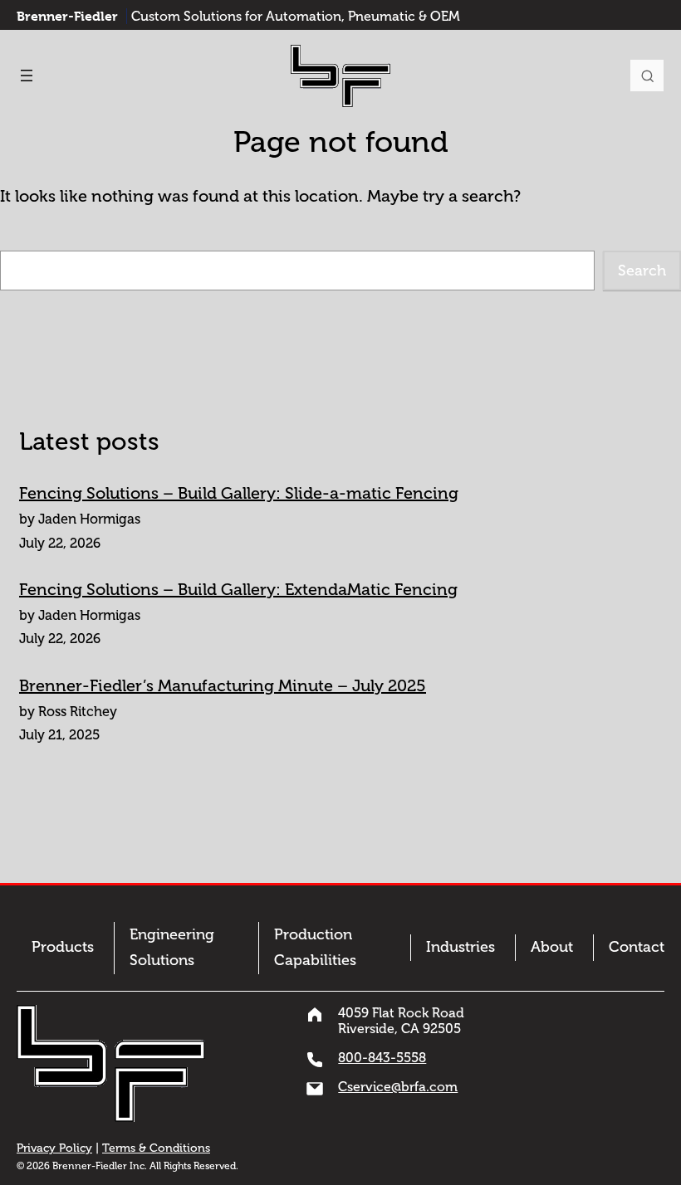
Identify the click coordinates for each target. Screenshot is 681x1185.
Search (647, 75)
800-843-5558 (382, 1058)
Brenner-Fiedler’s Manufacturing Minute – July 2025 (222, 685)
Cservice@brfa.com (398, 1087)
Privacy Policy (54, 1148)
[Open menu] (27, 75)
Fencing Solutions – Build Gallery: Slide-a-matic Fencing (238, 493)
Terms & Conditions (156, 1148)
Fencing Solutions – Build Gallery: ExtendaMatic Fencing (238, 589)
